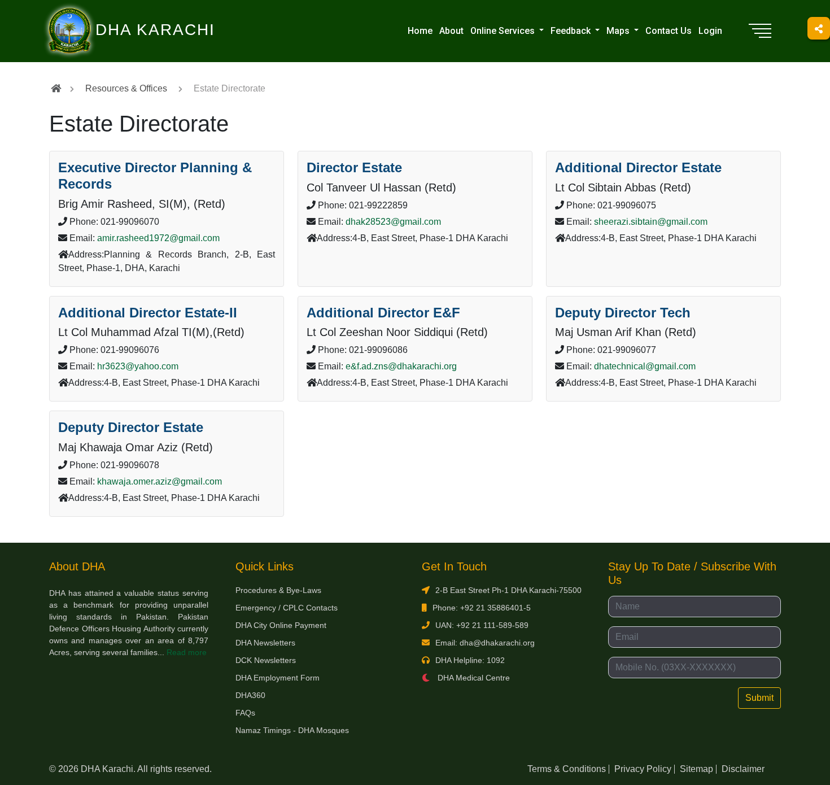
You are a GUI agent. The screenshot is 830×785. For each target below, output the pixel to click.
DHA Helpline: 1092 (470, 660)
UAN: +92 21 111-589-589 (481, 625)
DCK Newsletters (265, 660)
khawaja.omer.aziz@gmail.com (159, 481)
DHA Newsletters (265, 642)
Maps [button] (619, 30)
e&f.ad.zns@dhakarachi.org (401, 366)
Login (710, 30)
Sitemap (696, 769)
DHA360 (250, 695)
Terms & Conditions (566, 769)
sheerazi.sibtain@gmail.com (650, 221)
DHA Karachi (109, 15)
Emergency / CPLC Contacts (286, 607)
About (451, 30)
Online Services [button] (503, 30)
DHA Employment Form (277, 677)
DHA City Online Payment (280, 625)
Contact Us (668, 30)
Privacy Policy (642, 769)
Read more (187, 652)
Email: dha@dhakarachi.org (485, 642)
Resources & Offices (126, 88)
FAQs (245, 712)
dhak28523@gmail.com (393, 221)
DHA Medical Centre (472, 677)
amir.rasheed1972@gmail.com (158, 238)
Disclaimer (743, 769)
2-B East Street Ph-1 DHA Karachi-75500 (508, 590)
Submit (759, 698)
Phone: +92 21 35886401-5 (482, 607)
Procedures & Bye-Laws (278, 590)
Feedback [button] (572, 30)
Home (420, 30)
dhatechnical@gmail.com (645, 366)
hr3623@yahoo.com (137, 366)
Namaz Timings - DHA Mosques (292, 730)
